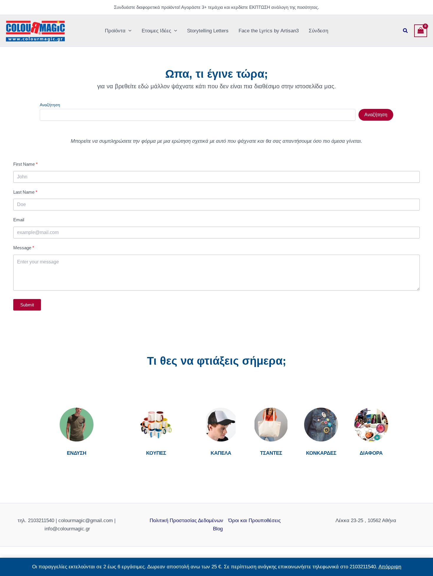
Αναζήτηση (50, 104)
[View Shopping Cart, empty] (420, 30)
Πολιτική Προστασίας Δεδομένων (186, 520)
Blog (218, 529)
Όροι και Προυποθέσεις (254, 520)
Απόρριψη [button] (390, 567)
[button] (128, 31)
